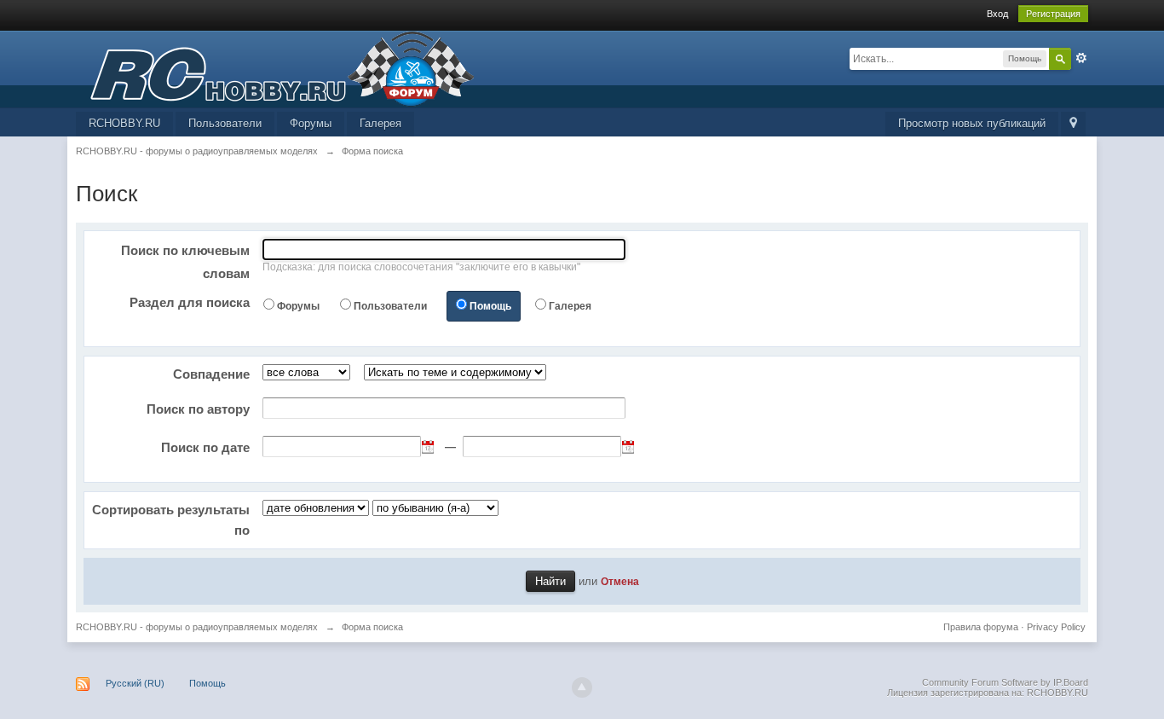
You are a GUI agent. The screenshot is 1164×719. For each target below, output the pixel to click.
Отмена (620, 581)
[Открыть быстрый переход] (1073, 124)
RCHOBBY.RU (124, 123)
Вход (997, 14)
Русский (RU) (135, 683)
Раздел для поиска (190, 302)
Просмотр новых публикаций (972, 123)
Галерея (380, 123)
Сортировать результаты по (171, 519)
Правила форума (980, 627)
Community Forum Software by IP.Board (1005, 682)
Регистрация (1053, 14)
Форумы (310, 123)
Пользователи (225, 123)
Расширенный (1081, 58)
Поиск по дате (205, 447)
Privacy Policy (1056, 627)
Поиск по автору (198, 409)
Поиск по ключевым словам (185, 262)
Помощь (490, 306)
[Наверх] (582, 687)
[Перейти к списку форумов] (275, 67)
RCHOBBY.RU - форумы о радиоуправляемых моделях (197, 627)
